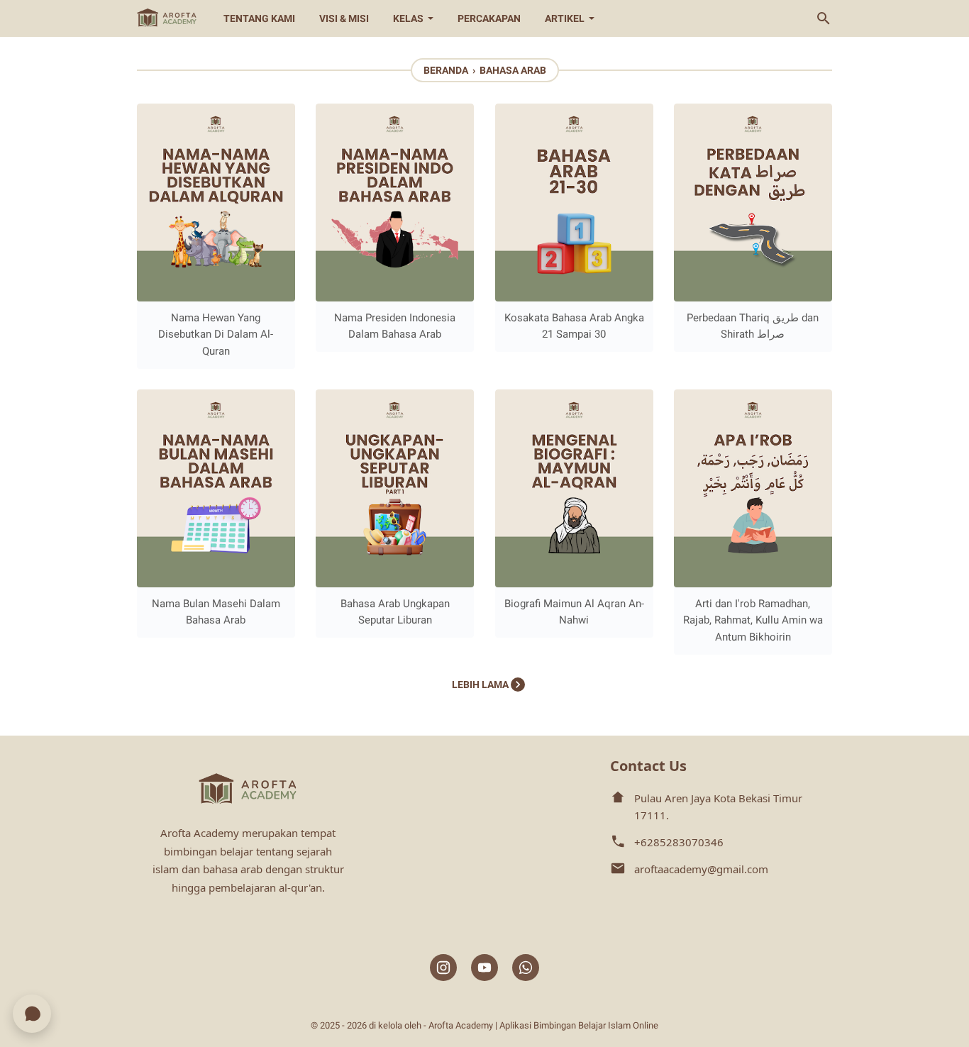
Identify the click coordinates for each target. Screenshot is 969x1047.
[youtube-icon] (484, 968)
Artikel (565, 18)
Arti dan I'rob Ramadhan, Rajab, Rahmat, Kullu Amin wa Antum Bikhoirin (753, 620)
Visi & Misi (344, 18)
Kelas (408, 18)
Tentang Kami (259, 18)
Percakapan (489, 18)
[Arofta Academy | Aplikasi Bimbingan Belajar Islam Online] (167, 18)
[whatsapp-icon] (525, 968)
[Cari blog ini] (823, 18)
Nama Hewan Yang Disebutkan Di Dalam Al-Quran (215, 334)
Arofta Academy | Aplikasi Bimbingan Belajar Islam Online (543, 1025)
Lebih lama (481, 684)
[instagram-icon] (443, 968)
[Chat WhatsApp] (32, 1014)
